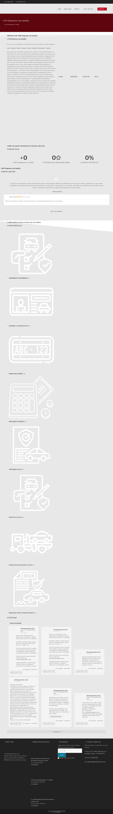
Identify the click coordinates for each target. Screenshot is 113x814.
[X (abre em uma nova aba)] (106, 2)
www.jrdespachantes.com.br (23, 659)
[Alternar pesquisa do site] (110, 9)
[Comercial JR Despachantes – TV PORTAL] (37, 772)
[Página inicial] (3, 24)
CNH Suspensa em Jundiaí (12, 24)
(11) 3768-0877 (9, 1)
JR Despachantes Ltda (27, 628)
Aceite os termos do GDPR (67, 758)
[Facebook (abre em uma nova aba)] (108, 2)
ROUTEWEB (57, 812)
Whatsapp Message (55, 716)
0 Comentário (34, 764)
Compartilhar (34, 669)
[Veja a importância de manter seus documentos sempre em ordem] (37, 750)
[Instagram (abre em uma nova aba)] (109, 2)
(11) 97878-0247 (20, 1)
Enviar (62, 755)
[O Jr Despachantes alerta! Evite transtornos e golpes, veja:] (37, 791)
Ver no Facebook (26, 669)
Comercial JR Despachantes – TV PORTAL (42, 780)
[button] (3, 200)
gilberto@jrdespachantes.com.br (96, 761)
